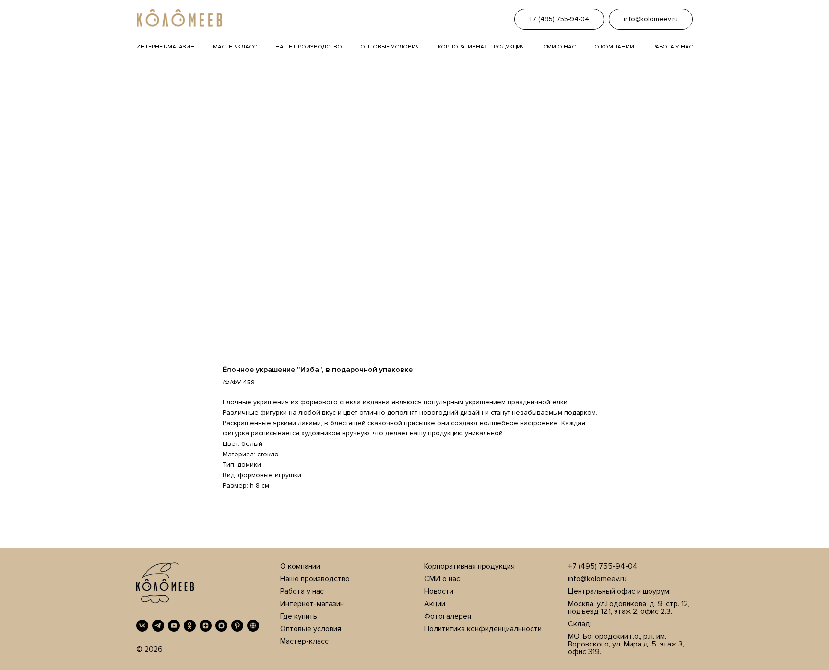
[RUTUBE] (253, 626)
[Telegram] (158, 626)
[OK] (190, 626)
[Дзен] (206, 626)
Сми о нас (559, 46)
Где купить (298, 616)
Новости (438, 591)
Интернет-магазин (165, 46)
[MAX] (221, 626)
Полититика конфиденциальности (483, 629)
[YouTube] (174, 626)
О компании (614, 46)
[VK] (142, 626)
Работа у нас (672, 46)
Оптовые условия (390, 46)
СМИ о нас (442, 579)
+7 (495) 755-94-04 (603, 566)
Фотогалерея (447, 616)
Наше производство (308, 46)
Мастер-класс (235, 46)
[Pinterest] (237, 626)
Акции (434, 604)
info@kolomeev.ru (597, 579)
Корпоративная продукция (481, 46)
